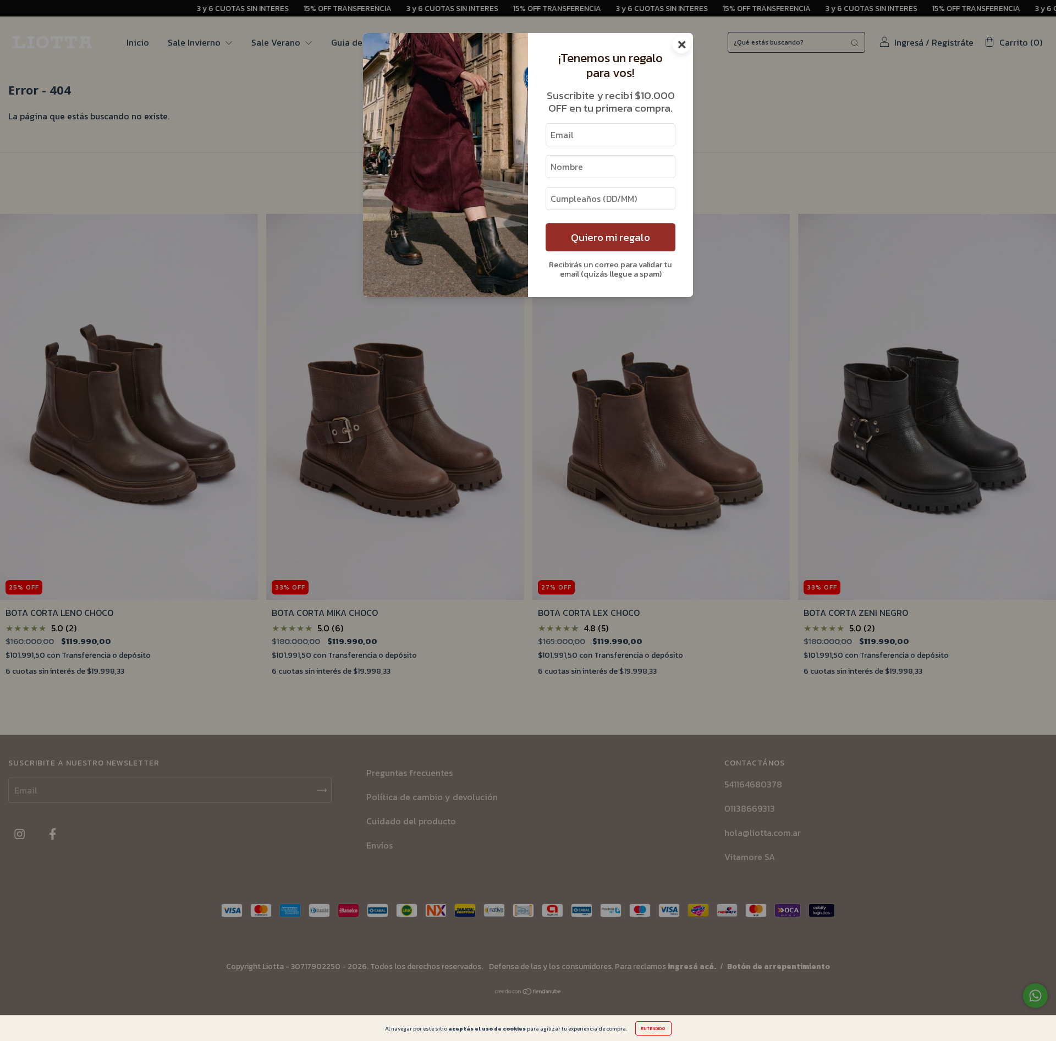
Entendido (653, 1028)
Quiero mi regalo (610, 237)
